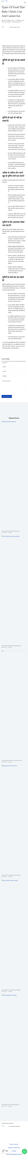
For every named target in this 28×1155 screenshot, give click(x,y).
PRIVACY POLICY (14, 1144)
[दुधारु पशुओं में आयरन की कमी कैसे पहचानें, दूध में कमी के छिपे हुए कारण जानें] (14, 589)
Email (4, 371)
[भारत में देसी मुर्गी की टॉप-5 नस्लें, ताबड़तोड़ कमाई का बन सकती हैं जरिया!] (14, 934)
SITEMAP (14, 1151)
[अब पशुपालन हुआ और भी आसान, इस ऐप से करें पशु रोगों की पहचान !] (14, 1048)
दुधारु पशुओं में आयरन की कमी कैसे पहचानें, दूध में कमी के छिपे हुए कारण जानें (11, 645)
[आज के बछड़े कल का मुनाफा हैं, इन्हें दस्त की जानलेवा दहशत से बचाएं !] (14, 475)
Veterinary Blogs (16, 21)
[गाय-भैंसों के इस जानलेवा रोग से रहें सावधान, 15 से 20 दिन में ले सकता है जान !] (14, 704)
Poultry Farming (6, 21)
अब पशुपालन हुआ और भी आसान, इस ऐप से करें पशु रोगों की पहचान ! (10, 1104)
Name (5, 366)
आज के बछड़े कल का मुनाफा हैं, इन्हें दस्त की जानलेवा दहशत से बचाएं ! (11, 531)
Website (5, 376)
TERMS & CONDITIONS (14, 1147)
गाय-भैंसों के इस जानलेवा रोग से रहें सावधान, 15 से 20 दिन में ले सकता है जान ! (12, 760)
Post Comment (6, 396)
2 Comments (10, 532)
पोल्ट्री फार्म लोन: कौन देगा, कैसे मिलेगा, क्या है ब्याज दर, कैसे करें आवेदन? (11, 875)
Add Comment (7, 381)
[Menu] (24, 2)
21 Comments (10, 876)
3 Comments (10, 647)
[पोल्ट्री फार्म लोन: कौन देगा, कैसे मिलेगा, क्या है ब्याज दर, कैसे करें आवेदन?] (14, 819)
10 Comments (10, 1106)
